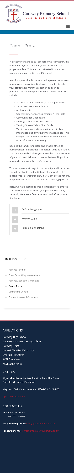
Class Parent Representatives (24, 275)
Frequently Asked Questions (23, 297)
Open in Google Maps (14, 396)
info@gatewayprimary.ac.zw (41, 423)
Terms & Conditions (33, 227)
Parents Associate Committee (24, 280)
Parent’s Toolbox (17, 269)
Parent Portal (15, 286)
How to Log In (30, 218)
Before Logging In (32, 209)
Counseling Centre (18, 291)
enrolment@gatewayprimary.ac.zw (40, 430)
